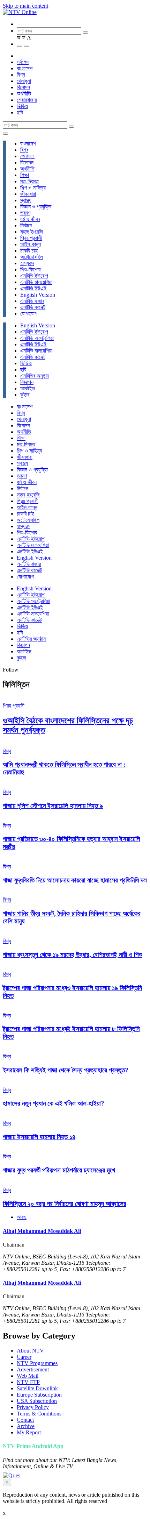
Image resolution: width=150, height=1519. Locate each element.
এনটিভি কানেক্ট (32, 307)
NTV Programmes (37, 1363)
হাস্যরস (27, 263)
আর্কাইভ (27, 388)
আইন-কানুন (30, 244)
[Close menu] (5, 134)
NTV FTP (28, 1382)
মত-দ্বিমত (29, 181)
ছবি (20, 112)
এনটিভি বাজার (32, 301)
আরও (22, 1217)
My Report (29, 1432)
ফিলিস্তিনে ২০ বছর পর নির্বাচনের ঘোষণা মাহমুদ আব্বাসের (64, 1203)
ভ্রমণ (25, 213)
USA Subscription (37, 1401)
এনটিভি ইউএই (33, 288)
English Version (37, 295)
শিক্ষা (24, 175)
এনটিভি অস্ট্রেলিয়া (37, 338)
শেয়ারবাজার (27, 100)
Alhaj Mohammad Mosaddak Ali (42, 1231)
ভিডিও (22, 106)
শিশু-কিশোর (30, 269)
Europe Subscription (39, 1395)
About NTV (30, 1351)
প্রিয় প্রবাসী (31, 238)
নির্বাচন (26, 225)
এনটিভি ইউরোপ (34, 276)
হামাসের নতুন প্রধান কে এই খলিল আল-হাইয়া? (53, 1103)
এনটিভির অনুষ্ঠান (34, 376)
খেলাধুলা (24, 81)
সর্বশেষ (23, 62)
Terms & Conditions (39, 1414)
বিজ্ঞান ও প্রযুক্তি (35, 207)
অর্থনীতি (24, 94)
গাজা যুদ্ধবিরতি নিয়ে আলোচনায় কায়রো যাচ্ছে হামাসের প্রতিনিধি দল (75, 880)
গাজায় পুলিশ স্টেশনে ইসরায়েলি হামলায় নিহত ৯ (53, 805)
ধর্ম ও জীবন (30, 219)
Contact (25, 1420)
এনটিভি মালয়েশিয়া (36, 282)
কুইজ (25, 395)
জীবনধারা (28, 194)
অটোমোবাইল (31, 257)
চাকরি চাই (29, 251)
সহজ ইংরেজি (31, 232)
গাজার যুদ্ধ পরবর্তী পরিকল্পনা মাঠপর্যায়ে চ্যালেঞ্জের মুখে (59, 1170)
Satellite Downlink (37, 1388)
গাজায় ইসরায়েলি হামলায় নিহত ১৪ (39, 1137)
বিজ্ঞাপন (26, 382)
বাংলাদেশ (24, 68)
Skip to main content (25, 6)
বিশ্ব (21, 75)
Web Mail (27, 1376)
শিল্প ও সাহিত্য (33, 188)
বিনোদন (23, 87)
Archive (26, 1426)
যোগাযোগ (28, 314)
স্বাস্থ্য (25, 200)
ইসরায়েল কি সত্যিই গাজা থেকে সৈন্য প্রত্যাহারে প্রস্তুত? (65, 1070)
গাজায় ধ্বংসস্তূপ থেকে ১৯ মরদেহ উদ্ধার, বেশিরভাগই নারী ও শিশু (72, 954)
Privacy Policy (33, 1407)
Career (24, 1357)
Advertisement (33, 1369)
